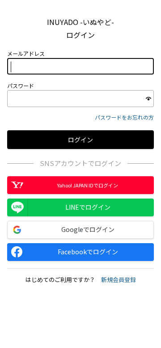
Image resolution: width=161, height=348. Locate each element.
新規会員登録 (118, 279)
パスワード (20, 85)
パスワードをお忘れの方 (124, 117)
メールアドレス (26, 53)
